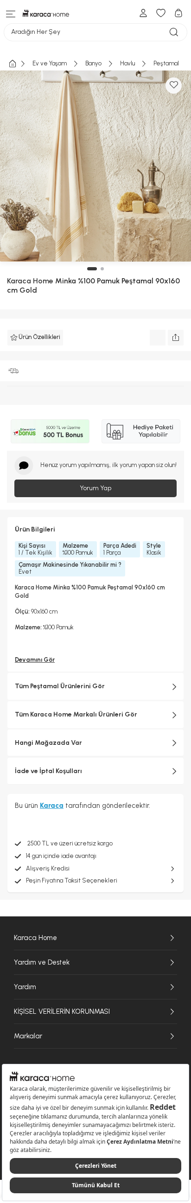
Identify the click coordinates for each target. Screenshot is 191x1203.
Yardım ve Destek (42, 962)
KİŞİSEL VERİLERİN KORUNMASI (62, 1011)
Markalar (28, 1036)
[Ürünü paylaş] (176, 338)
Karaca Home (30, 280)
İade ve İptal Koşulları (48, 771)
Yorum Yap (95, 488)
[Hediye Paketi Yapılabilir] (141, 431)
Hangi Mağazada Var (48, 743)
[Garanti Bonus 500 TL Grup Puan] (50, 431)
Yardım (25, 987)
